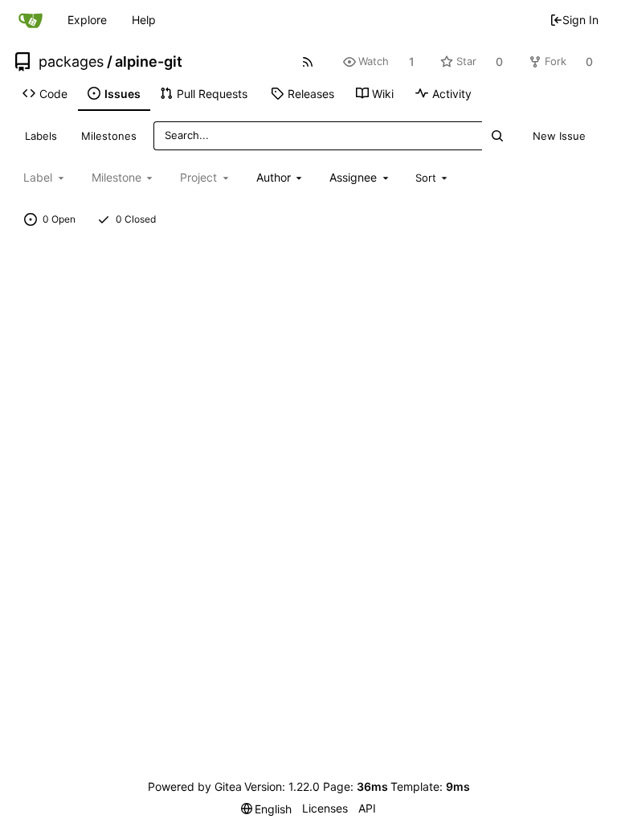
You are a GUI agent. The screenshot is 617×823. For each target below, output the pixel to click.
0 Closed (136, 219)
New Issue (559, 135)
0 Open (59, 219)
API (367, 808)
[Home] (30, 20)
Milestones (109, 135)
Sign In (580, 20)
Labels (41, 135)
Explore (87, 20)
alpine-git (148, 62)
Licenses (325, 808)
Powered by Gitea (195, 786)
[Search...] (496, 135)
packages (71, 62)
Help (144, 20)
